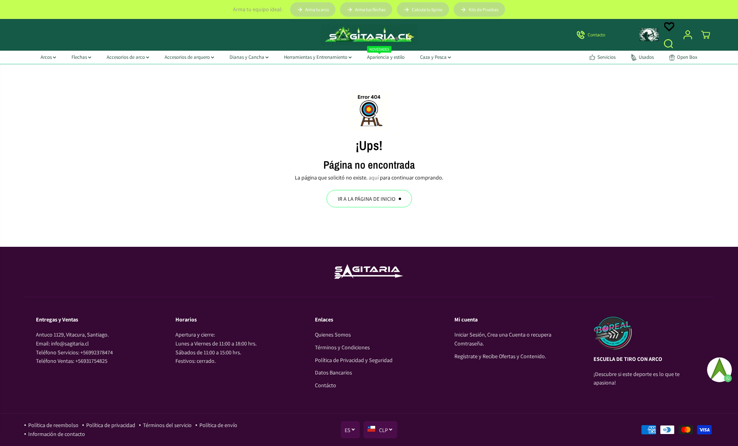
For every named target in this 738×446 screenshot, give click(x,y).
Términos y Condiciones (342, 347)
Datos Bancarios (333, 372)
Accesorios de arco (126, 57)
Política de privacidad (110, 425)
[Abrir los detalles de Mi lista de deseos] (669, 27)
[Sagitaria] (369, 35)
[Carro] (705, 35)
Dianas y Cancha (247, 57)
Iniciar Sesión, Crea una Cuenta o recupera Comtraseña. (502, 339)
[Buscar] (668, 44)
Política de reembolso (53, 425)
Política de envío (218, 425)
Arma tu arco (317, 9)
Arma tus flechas (370, 9)
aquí (374, 177)
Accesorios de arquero (188, 57)
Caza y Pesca (434, 57)
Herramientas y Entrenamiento (316, 57)
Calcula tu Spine (427, 9)
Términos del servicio (167, 425)
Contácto (325, 385)
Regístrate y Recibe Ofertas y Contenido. (500, 356)
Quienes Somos (333, 334)
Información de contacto (56, 433)
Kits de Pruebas (483, 9)
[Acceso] (688, 35)
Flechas (79, 57)
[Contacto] (601, 35)
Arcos (47, 57)
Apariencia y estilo (386, 55)
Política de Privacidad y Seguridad (354, 360)
